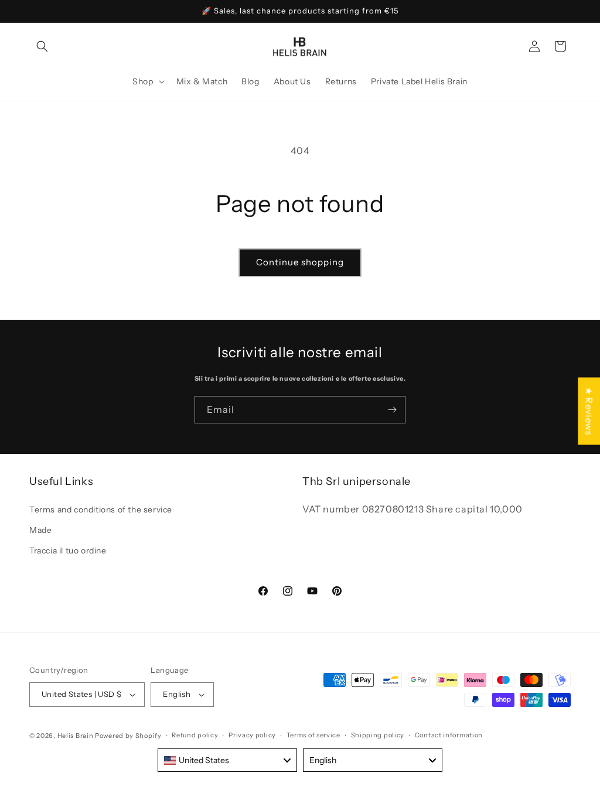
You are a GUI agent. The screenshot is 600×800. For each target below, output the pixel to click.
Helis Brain (75, 735)
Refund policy (195, 735)
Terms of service (313, 735)
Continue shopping (300, 262)
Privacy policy (252, 735)
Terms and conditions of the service (100, 509)
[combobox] (227, 760)
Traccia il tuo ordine (68, 550)
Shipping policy (378, 735)
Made (40, 530)
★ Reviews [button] (589, 411)
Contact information (449, 735)
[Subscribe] (392, 409)
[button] (42, 46)
